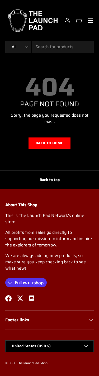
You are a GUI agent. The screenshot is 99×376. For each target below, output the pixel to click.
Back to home (49, 143)
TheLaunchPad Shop (32, 362)
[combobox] (49, 47)
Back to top (50, 180)
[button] (79, 20)
